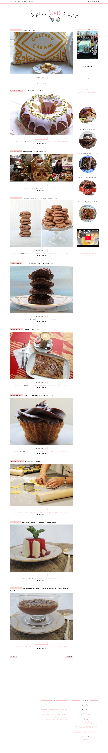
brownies (46, 705)
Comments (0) (17, 141)
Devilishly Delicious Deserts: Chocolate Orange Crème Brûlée (39, 589)
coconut (57, 709)
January (85, 739)
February (86, 737)
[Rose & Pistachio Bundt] (41, 134)
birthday (62, 703)
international (39, 253)
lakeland (53, 141)
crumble (47, 711)
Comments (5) (16, 451)
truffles (52, 721)
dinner (65, 711)
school (59, 512)
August (86, 715)
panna (59, 578)
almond (53, 703)
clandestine (40, 141)
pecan (51, 717)
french (40, 385)
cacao (66, 705)
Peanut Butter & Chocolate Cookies (38, 263)
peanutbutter (46, 717)
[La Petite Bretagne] (41, 378)
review (54, 188)
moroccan (49, 188)
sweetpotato (47, 721)
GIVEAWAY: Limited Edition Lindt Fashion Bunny (87, 88)
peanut (53, 319)
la (55, 385)
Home (11, 1)
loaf (50, 714)
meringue (48, 716)
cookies (49, 319)
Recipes (24, 1)
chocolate (32, 253)
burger (54, 705)
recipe (63, 141)
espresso (49, 712)
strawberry (43, 721)
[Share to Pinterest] (42, 83)
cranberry (43, 711)
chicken (65, 707)
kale (44, 714)
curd (58, 711)
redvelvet (47, 719)
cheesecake (60, 707)
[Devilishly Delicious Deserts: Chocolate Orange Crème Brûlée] (41, 639)
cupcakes (42, 451)
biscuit (65, 703)
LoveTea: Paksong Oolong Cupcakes (38, 395)
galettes (45, 385)
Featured (30, 1)
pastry (48, 512)
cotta (40, 578)
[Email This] (37, 83)
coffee (60, 709)
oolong (60, 451)
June (85, 718)
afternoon (40, 188)
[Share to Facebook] (40, 83)
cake (33, 141)
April (85, 721)
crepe (36, 385)
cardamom (53, 707)
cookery (34, 512)
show (62, 253)
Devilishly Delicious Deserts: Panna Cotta (39, 522)
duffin (46, 712)
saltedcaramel (53, 719)
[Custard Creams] (41, 74)
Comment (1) (26, 319)
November (86, 711)
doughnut (43, 712)
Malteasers (43, 703)
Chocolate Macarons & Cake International (40, 198)
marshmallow (64, 714)
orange (65, 646)
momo (44, 188)
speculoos (65, 719)
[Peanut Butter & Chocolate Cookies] (41, 312)
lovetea (56, 451)
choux (30, 512)
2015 (85, 706)
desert (55, 646)
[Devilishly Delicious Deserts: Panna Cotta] (41, 571)
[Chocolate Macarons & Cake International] (41, 246)
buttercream (30, 451)
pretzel (61, 717)
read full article (41, 77)
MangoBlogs (64, 747)
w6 (66, 385)
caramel (35, 646)
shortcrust (65, 512)
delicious (44, 578)
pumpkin (65, 717)
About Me (17, 1)
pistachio (58, 141)
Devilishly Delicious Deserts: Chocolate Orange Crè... (86, 734)
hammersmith (51, 385)
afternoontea (48, 703)
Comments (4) (18, 512)
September (86, 714)
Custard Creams (30, 30)
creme (45, 646)
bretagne (31, 385)
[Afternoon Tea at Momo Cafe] (41, 181)
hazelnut (61, 712)
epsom (48, 141)
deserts (50, 578)
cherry (36, 578)
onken (62, 716)
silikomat (67, 253)
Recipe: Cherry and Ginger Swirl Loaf (87, 82)
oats (59, 716)
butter (38, 319)
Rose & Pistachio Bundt (33, 90)
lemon (51, 451)
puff (51, 512)
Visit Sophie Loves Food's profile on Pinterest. (87, 254)
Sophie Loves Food (51, 747)
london (45, 253)
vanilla (55, 721)
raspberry (43, 719)
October (85, 713)
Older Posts (69, 656)
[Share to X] (39, 83)
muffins (52, 716)
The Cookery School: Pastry (36, 461)
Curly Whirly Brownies (87, 85)
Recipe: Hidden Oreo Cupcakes (87, 100)
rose (66, 141)
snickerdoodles (59, 719)
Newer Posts (13, 656)
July (85, 717)
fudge (52, 712)
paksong (65, 451)
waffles (58, 721)
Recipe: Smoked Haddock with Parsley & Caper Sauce (87, 93)
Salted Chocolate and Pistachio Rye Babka (87, 97)
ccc (36, 141)
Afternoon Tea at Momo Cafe (35, 151)
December (86, 710)
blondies (42, 705)
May (85, 719)
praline (58, 717)
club (45, 141)
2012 (85, 740)
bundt (29, 141)
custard (61, 711)
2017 (85, 704)
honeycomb (65, 712)
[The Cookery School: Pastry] (41, 505)
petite (63, 385)
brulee (31, 646)
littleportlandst (41, 512)
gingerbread (56, 713)
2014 (85, 708)
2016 (85, 705)
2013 (85, 709)
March (86, 736)
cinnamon (51, 709)
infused (47, 451)
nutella (55, 253)
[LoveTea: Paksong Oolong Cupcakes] (41, 444)
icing (41, 714)
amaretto (57, 703)
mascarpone (43, 716)
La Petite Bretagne (31, 329)
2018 (85, 702)
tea (58, 188)
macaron (50, 253)
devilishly (54, 578)
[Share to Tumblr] (45, 83)
